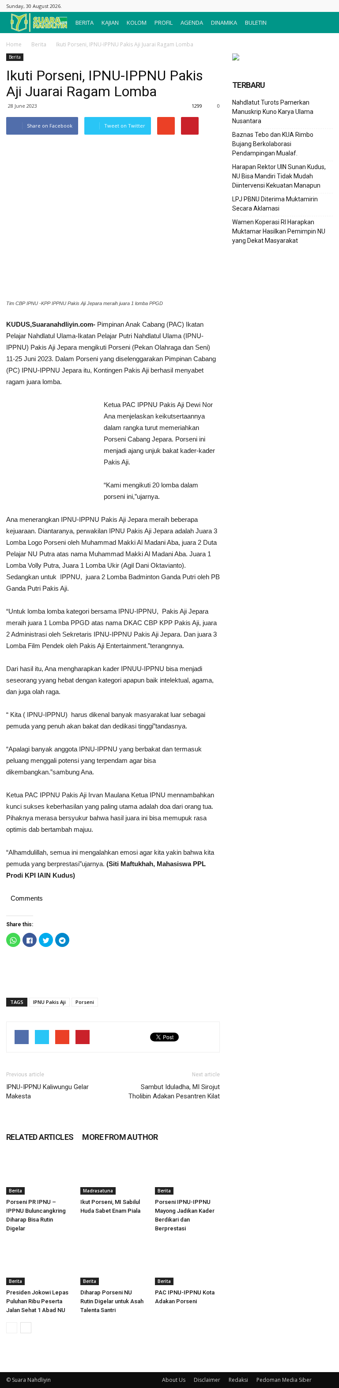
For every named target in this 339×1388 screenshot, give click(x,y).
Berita (38, 44)
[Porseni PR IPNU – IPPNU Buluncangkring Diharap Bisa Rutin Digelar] (38, 1172)
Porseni (84, 1002)
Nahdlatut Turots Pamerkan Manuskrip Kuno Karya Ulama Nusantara (272, 111)
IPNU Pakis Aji (49, 1002)
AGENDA (192, 22)
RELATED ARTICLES (39, 1137)
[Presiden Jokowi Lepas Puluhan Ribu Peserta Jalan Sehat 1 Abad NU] (38, 1263)
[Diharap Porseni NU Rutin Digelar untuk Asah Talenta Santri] (112, 1263)
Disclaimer (207, 1380)
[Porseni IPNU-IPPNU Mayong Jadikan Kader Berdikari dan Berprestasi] (187, 1172)
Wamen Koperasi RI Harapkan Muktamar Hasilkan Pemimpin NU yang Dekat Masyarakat (278, 231)
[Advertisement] (50, 447)
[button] (322, 22)
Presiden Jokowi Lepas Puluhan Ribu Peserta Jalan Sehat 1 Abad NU (37, 1301)
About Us (173, 1380)
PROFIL (163, 22)
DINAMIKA (224, 22)
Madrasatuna (98, 1191)
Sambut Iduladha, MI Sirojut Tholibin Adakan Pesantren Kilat (174, 1091)
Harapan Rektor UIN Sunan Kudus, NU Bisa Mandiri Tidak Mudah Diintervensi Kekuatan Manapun (279, 176)
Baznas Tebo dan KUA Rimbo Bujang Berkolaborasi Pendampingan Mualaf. (272, 144)
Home (14, 44)
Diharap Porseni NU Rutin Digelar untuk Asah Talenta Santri (111, 1301)
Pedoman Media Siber (284, 1380)
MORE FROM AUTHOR (120, 1137)
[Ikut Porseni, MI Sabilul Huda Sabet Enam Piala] (112, 1172)
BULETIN (256, 22)
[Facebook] (326, 6)
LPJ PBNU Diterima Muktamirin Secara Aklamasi (275, 204)
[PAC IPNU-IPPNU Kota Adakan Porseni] (187, 1263)
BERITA (84, 22)
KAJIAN (110, 22)
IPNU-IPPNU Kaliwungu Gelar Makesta (47, 1091)
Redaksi (238, 1380)
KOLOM (137, 22)
